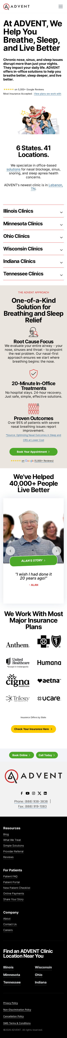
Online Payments (13, 893)
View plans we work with (47, 93)
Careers (8, 930)
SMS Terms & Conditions (17, 1023)
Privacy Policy (10, 1003)
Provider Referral (13, 851)
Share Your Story (13, 899)
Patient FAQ (10, 876)
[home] (16, 7)
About (6, 918)
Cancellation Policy (13, 1016)
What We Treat (12, 840)
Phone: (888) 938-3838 (31, 801)
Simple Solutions (13, 845)
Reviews (8, 857)
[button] (61, 6)
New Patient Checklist (16, 888)
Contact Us (10, 924)
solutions (13, 169)
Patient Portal (11, 882)
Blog (6, 834)
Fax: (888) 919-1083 (32, 806)
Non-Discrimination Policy (17, 1009)
